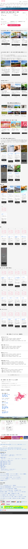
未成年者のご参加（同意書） (3, 450)
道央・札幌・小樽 (9, 421)
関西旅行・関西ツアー (2, 465)
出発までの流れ (9, 449)
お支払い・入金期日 (21, 449)
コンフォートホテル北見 (10, 277)
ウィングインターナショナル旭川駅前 (10, 153)
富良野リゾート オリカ (3, 214)
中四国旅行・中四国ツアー (3, 466)
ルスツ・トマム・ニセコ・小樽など (9, 427)
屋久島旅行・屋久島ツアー (13, 469)
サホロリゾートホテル (3, 319)
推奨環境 (19, 444)
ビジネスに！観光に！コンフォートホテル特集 (5, 498)
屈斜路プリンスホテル (3, 298)
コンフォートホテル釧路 (10, 236)
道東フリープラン (24, 67)
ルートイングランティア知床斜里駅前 (17, 277)
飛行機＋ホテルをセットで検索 (14, 25)
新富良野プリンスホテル (3, 194)
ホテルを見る (5, 45)
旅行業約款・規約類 (5, 444)
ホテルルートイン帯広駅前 (10, 319)
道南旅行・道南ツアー (17, 458)
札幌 (2, 394)
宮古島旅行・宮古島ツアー (4, 455)
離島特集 (9, 493)
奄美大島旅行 (23, 498)
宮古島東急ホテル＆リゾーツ (3, 480)
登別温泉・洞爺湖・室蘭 (5, 396)
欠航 (12, 449)
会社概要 (1, 444)
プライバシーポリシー (14, 444)
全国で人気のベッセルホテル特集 (16, 498)
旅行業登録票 (9, 444)
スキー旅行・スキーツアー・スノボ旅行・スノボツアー (6, 460)
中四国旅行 (22, 3)
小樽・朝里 (8, 394)
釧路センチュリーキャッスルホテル (24, 236)
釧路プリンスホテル (3, 236)
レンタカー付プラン (4, 21)
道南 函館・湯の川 (23, 421)
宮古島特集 (15, 488)
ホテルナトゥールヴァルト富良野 (24, 194)
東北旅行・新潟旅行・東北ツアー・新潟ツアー (5, 461)
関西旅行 (20, 3)
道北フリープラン (14, 67)
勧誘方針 (21, 444)
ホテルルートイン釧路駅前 (17, 236)
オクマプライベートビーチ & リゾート (14, 475)
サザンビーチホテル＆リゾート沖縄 (4, 475)
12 (24, 397)
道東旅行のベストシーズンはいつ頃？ (6, 381)
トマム (7, 399)
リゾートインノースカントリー (10, 194)
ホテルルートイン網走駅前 (3, 277)
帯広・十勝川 (3, 408)
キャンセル (14, 449)
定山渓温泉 (5, 394)
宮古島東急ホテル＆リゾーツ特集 (15, 493)
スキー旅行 (7, 3)
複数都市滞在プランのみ (14, 21)
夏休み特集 (14, 485)
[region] (14, 7)
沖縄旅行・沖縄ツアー (2, 453)
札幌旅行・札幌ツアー (3, 458)
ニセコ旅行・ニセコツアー (11, 458)
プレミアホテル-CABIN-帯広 (24, 319)
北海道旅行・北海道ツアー (3, 457)
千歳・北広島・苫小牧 (4, 395)
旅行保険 (25, 449)
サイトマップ (24, 444)
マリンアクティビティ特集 (3, 493)
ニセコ (5, 399)
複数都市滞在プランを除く (22, 21)
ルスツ (3, 399)
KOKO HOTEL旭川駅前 (17, 153)
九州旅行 (25, 3)
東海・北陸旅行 (16, 3)
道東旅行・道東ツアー (24, 458)
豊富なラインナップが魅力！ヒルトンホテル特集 (20, 496)
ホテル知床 (23, 277)
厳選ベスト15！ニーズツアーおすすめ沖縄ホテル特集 (6, 488)
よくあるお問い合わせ (24, 1)
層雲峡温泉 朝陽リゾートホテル (17, 173)
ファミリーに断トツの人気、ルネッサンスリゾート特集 (6, 496)
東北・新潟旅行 (10, 3)
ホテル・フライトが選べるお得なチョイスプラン (6, 485)
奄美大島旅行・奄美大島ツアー (4, 469)
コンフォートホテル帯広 (17, 319)
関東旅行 (13, 3)
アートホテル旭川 (3, 153)
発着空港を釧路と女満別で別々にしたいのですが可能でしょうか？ (9, 383)
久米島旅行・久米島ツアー (12, 455)
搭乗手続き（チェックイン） (3, 449)
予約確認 (20, 1)
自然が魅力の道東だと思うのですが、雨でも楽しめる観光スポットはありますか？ (11, 385)
